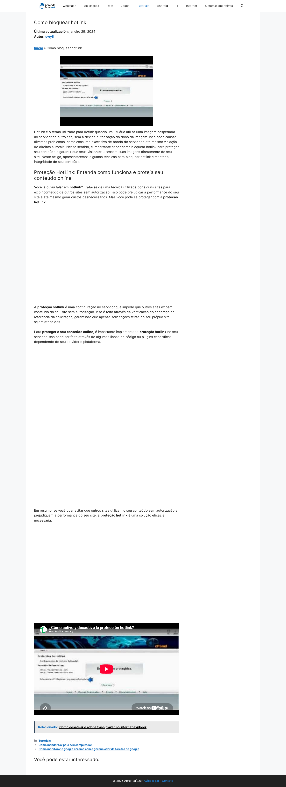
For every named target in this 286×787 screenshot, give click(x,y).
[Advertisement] (106, 237)
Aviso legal (151, 781)
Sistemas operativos (219, 6)
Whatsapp (69, 6)
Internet (191, 6)
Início (38, 48)
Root (110, 6)
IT (177, 6)
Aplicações (91, 6)
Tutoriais (143, 6)
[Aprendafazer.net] (48, 6)
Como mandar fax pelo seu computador (65, 745)
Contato (167, 781)
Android (162, 6)
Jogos (125, 6)
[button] (242, 6)
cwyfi (49, 37)
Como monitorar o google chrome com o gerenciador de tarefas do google (89, 749)
